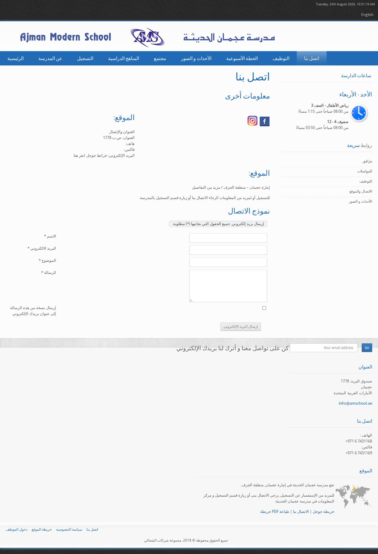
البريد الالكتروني (41, 248)
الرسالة (48, 272)
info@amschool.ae (355, 403)
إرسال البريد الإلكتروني (241, 326)
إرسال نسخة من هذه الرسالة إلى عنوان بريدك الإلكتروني (33, 311)
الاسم (50, 236)
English (367, 14)
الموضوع (47, 260)
